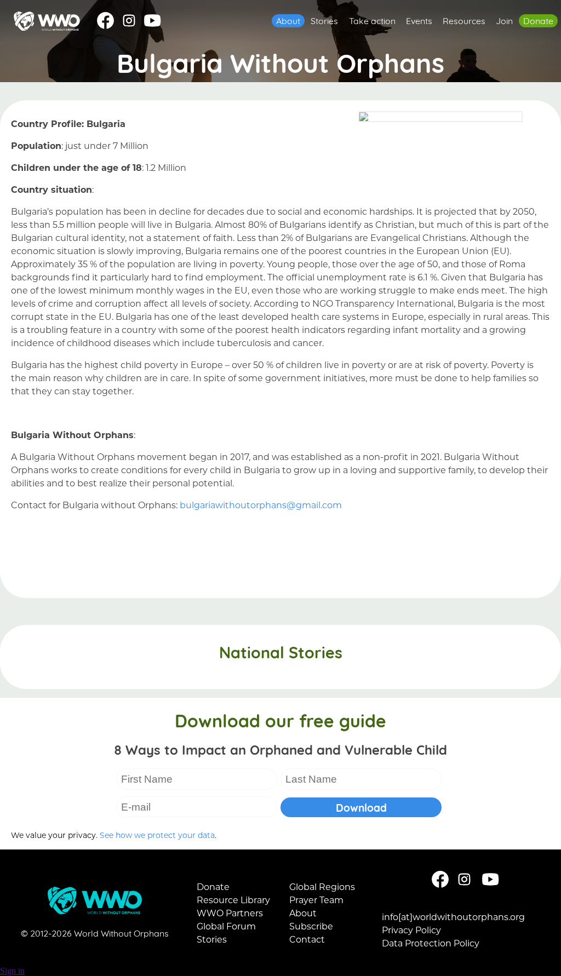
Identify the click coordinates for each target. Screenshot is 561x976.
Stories (212, 939)
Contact (307, 939)
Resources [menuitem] (464, 19)
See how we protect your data (157, 835)
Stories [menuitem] (324, 19)
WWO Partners (230, 912)
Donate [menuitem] (538, 19)
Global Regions (322, 886)
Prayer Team (316, 899)
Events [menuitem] (419, 19)
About (303, 912)
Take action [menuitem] (372, 19)
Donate (213, 886)
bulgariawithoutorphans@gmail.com (261, 504)
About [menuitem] (288, 19)
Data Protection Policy (430, 943)
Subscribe (311, 926)
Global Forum (226, 926)
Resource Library (233, 899)
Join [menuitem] (504, 19)
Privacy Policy (411, 929)
